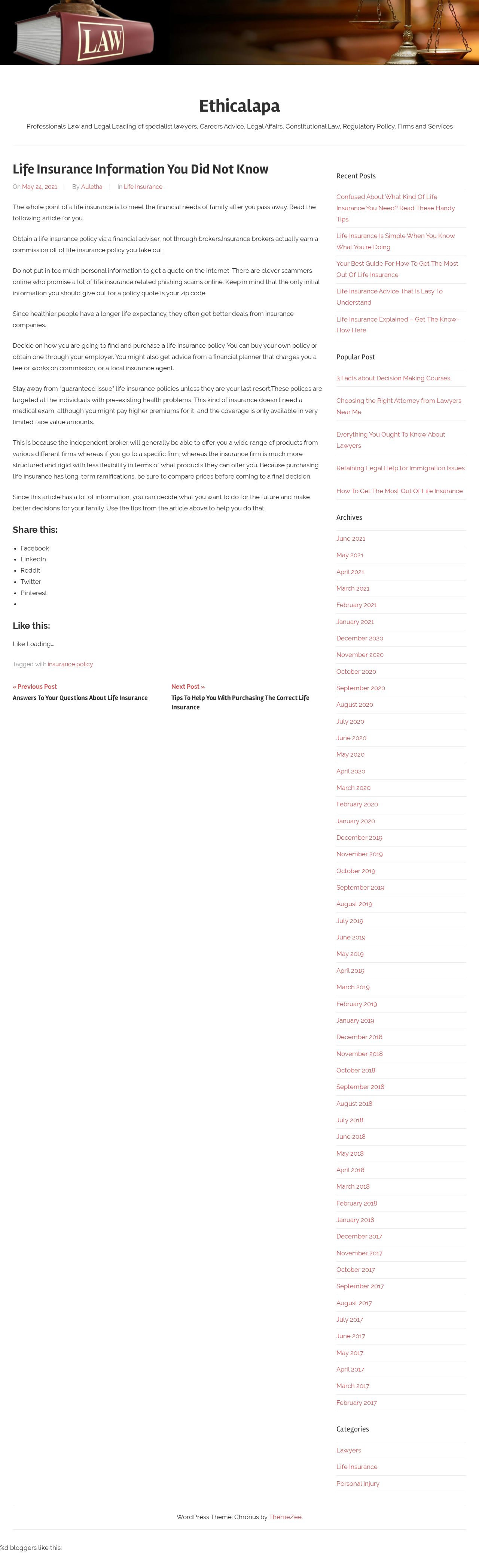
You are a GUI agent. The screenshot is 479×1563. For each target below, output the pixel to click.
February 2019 (356, 1004)
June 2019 (351, 937)
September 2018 (360, 1086)
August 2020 (354, 704)
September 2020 (360, 688)
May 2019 (350, 953)
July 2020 (350, 721)
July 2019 (349, 920)
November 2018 (359, 1053)
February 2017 (356, 1402)
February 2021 (356, 605)
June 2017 (350, 1336)
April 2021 (350, 572)
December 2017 (359, 1236)
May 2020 (350, 754)
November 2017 (359, 1253)
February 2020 (357, 804)
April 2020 (350, 771)
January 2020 (355, 821)
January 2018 (355, 1219)
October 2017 (355, 1269)
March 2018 (353, 1186)
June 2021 (350, 538)
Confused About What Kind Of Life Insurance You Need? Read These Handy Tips (395, 208)
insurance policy (70, 664)
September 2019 (360, 887)
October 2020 (356, 671)
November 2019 (359, 854)
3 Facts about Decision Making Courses (393, 378)
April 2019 (350, 970)
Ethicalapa (239, 106)
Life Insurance (143, 186)
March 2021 (352, 588)
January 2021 (355, 621)
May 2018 (350, 1153)
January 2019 (355, 1020)
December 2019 (359, 837)
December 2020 (359, 638)
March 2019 (353, 987)
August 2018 (354, 1103)
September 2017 (360, 1286)
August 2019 (354, 904)
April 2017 (350, 1369)
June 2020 (351, 738)
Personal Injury (357, 1483)
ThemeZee (285, 1517)
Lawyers (348, 1450)
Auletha (92, 186)
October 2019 (355, 871)
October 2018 (355, 1070)
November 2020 (360, 654)
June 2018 (351, 1136)
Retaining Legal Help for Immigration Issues (400, 468)
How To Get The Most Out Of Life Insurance (399, 491)
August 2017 (354, 1303)
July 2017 (349, 1319)
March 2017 (352, 1385)
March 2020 (353, 787)
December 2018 (359, 1037)
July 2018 (349, 1120)
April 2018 (350, 1170)
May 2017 (349, 1353)
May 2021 (349, 555)
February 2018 (356, 1203)
